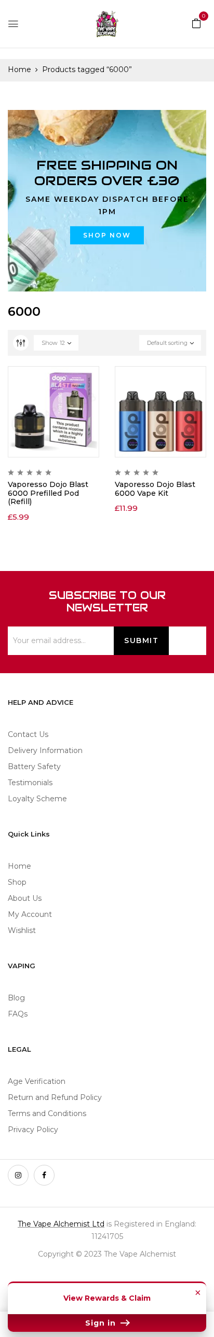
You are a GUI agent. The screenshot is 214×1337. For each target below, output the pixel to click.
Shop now (107, 235)
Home (19, 69)
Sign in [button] (101, 1323)
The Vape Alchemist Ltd (61, 1224)
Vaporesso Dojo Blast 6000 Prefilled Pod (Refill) (48, 493)
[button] (196, 22)
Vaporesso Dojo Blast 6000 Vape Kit (155, 489)
